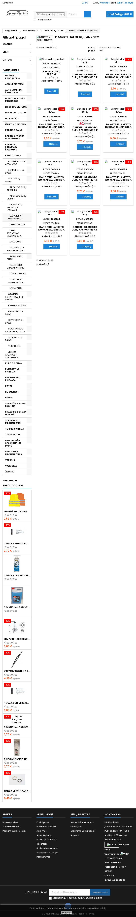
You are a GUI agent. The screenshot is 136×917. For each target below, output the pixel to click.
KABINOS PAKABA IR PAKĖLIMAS (14, 137)
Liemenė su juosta (15, 511)
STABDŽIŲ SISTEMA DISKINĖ (15, 413)
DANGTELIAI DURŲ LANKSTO (15, 217)
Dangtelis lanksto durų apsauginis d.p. (85, 76)
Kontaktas (7, 2)
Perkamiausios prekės (14, 830)
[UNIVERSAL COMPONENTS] (85, 123)
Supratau (66, 912)
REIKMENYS (11, 391)
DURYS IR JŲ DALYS (12, 180)
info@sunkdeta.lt (114, 879)
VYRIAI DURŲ (16, 288)
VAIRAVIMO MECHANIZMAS (13, 453)
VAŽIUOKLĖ (11, 465)
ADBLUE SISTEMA (14, 84)
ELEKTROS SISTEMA (16, 106)
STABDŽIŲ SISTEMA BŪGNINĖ (15, 405)
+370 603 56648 (114, 858)
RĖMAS (9, 397)
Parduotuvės (43, 856)
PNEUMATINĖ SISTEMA (12, 370)
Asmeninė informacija (82, 822)
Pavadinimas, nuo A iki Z (110, 49)
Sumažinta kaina (11, 826)
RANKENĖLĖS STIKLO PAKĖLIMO (16, 266)
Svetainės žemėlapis (47, 852)
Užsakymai (76, 826)
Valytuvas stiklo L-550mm (17, 671)
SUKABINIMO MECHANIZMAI (13, 422)
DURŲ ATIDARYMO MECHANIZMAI (14, 233)
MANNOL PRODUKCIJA (12, 77)
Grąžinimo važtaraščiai (82, 830)
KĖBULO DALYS (13, 155)
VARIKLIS (10, 460)
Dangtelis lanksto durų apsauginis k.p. (51, 179)
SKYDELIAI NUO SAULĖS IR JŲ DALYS (15, 330)
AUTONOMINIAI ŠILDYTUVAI (13, 91)
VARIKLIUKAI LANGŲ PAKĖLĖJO (16, 281)
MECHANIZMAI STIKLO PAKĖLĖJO (16, 249)
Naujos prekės (10, 822)
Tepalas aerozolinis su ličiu (17, 575)
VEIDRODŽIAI (14, 346)
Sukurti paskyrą (125, 2)
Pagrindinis (10, 70)
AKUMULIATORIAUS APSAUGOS (16, 163)
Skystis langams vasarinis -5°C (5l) (17, 727)
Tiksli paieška (43, 19)
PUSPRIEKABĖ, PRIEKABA (12, 379)
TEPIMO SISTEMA (14, 428)
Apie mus (41, 830)
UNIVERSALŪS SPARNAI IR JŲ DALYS (13, 443)
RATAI (8, 386)
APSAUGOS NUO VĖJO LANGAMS (14, 207)
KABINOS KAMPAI (17, 305)
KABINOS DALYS (14, 130)
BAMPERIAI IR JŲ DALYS (15, 171)
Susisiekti (51, 91)
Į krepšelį (118, 94)
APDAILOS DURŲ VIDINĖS (16, 197)
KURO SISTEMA (13, 363)
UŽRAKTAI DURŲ (18, 273)
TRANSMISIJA (12, 434)
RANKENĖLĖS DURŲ (15, 258)
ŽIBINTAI (9, 471)
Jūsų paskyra (80, 814)
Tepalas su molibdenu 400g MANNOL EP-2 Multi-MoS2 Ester (17, 543)
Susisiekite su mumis (47, 848)
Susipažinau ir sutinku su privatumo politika (77, 898)
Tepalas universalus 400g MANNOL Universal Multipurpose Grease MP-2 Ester (17, 703)
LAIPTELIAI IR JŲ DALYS (14, 321)
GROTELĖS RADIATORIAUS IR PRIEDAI (14, 297)
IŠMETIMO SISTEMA (16, 124)
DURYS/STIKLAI (17, 224)
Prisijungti (105, 2)
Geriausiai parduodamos (13, 483)
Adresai (74, 835)
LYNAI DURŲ (16, 241)
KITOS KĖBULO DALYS (14, 313)
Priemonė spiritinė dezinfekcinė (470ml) (17, 759)
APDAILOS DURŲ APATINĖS (16, 189)
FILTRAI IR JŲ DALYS (16, 112)
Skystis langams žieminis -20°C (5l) (17, 607)
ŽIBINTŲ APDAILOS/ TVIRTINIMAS (11, 354)
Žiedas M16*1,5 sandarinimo (17, 791)
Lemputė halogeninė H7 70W (17, 639)
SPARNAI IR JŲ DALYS (14, 339)
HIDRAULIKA (11, 118)
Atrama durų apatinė (51, 73)
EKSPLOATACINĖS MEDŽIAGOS (15, 100)
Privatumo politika (46, 826)
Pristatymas (42, 822)
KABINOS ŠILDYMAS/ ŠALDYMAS (11, 147)
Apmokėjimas (43, 835)
